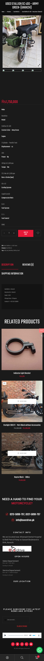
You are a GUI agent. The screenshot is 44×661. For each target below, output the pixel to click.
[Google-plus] (26, 644)
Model (3, 119)
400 (5, 251)
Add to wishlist (38, 233)
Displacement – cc (7, 146)
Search (22, 657)
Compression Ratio (7, 197)
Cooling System (6, 187)
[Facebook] (13, 644)
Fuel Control (5, 218)
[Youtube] (31, 644)
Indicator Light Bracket (22, 373)
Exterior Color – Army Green (10, 130)
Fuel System (5, 208)
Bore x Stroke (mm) (8, 177)
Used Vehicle (9, 248)
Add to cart (26, 233)
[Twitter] (17, 644)
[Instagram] (22, 644)
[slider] (15, 635)
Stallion (15, 251)
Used (18, 251)
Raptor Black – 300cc (22, 477)
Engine (4, 136)
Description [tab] (8, 265)
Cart (7, 251)
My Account (7, 657)
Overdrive (11, 251)
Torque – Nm (5, 167)
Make (3, 109)
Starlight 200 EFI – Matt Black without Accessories (22, 425)
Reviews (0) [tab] (28, 265)
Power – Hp (5, 156)
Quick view (22, 352)
